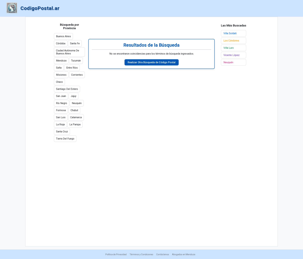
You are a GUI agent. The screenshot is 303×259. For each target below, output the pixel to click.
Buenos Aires (63, 36)
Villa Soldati (230, 33)
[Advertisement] (151, 28)
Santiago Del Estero (67, 88)
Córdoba (60, 43)
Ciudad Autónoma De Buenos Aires (67, 52)
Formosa (61, 110)
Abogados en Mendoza (183, 254)
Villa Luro (228, 47)
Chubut (74, 110)
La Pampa (74, 124)
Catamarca (76, 117)
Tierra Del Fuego (65, 138)
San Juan (61, 96)
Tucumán (76, 60)
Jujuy (73, 96)
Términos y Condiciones (141, 254)
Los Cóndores (231, 40)
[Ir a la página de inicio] (11, 8)
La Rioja (60, 124)
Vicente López (231, 55)
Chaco (59, 81)
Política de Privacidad (116, 254)
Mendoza (61, 60)
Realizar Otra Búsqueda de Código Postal (151, 62)
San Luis (60, 117)
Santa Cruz (62, 131)
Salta (59, 67)
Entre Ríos (72, 67)
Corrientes (77, 74)
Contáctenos (162, 254)
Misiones (61, 74)
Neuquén (77, 103)
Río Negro (61, 103)
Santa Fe (75, 43)
